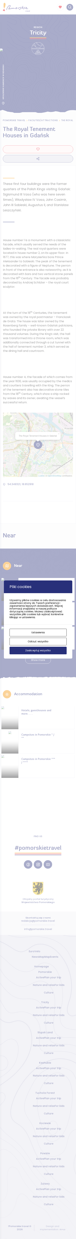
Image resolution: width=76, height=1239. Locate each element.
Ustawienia (38, 632)
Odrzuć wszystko (38, 641)
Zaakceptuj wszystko (38, 650)
